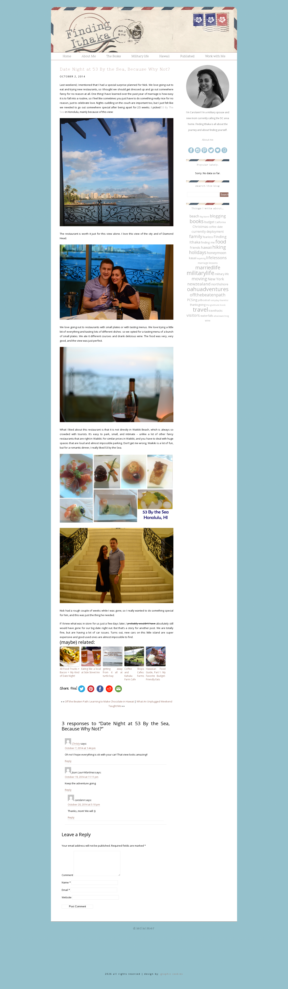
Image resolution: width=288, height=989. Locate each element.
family (195, 236)
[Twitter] (211, 152)
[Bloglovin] (217, 152)
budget (209, 222)
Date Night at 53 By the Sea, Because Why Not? (115, 69)
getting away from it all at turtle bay (112, 672)
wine (207, 320)
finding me (208, 242)
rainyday (214, 300)
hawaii (206, 247)
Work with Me (215, 56)
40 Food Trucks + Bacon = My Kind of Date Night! (69, 672)
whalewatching (221, 316)
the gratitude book (216, 305)
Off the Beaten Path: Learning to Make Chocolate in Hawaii (99, 701)
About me (207, 139)
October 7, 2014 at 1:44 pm (80, 748)
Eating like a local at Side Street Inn (91, 670)
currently (199, 231)
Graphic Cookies (172, 974)
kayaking (201, 258)
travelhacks (216, 310)
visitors (193, 315)
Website (67, 897)
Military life (140, 56)
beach (194, 216)
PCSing (192, 300)
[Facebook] (191, 152)
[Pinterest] (204, 152)
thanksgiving (198, 305)
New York (216, 278)
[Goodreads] (224, 152)
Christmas (200, 226)
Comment (67, 875)
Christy (76, 743)
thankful (224, 300)
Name (66, 882)
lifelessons (216, 257)
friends (195, 247)
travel (200, 309)
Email (66, 890)
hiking (219, 247)
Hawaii (164, 56)
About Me (89, 56)
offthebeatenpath (208, 295)
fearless (208, 237)
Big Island (204, 216)
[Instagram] (197, 152)
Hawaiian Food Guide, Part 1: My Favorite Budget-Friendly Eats (156, 674)
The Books (113, 56)
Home (67, 56)
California (220, 222)
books (197, 221)
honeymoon (216, 252)
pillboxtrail (204, 300)
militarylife (200, 273)
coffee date (216, 227)
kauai (192, 258)
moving (199, 279)
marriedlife (207, 267)
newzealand (199, 284)
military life (222, 274)
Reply (68, 761)
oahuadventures (208, 289)
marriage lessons (207, 263)
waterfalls (206, 316)
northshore (219, 284)
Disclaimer (144, 928)
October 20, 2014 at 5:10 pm (84, 804)
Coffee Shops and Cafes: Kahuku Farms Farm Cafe (134, 674)
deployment (215, 231)
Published (187, 56)
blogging (218, 216)
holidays (197, 252)
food (220, 241)
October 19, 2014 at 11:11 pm (81, 777)
